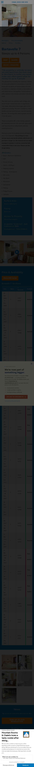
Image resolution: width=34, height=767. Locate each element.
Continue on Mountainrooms (12, 401)
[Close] (31, 363)
